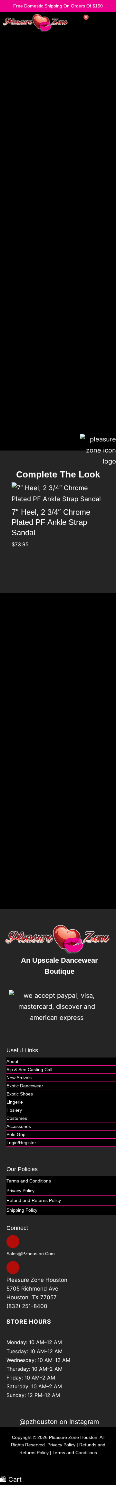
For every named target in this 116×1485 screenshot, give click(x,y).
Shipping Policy (21, 1210)
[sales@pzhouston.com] (12, 1241)
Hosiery (14, 1110)
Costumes (16, 1118)
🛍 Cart (11, 1479)
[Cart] (82, 22)
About (12, 1061)
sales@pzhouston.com (30, 1253)
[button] (110, 23)
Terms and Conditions (28, 1180)
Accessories (18, 1126)
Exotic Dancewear (24, 1085)
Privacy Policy (20, 1190)
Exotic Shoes (19, 1093)
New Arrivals (19, 1077)
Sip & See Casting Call (29, 1069)
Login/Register (21, 1142)
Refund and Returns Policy (33, 1200)
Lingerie (14, 1102)
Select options (96, 527)
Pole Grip (15, 1134)
